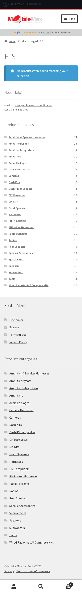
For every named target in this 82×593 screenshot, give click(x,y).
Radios (13, 240)
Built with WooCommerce (33, 571)
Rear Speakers (17, 246)
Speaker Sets (16, 259)
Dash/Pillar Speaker (20, 188)
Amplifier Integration (21, 150)
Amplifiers (15, 156)
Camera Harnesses (20, 169)
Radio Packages (18, 233)
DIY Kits (13, 201)
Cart (63, 583)
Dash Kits (14, 182)
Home (12, 41)
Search (41, 586)
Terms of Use (18, 334)
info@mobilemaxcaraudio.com (33, 105)
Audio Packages (18, 163)
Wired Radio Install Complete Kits (28, 285)
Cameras (14, 175)
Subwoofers (16, 272)
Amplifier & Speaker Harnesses (27, 137)
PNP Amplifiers (17, 221)
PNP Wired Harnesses (21, 227)
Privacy (14, 327)
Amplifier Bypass (19, 143)
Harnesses (15, 214)
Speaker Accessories (21, 253)
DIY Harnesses (17, 195)
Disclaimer (16, 320)
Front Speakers (18, 208)
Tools (12, 279)
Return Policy (18, 342)
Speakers (14, 266)
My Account (13, 586)
